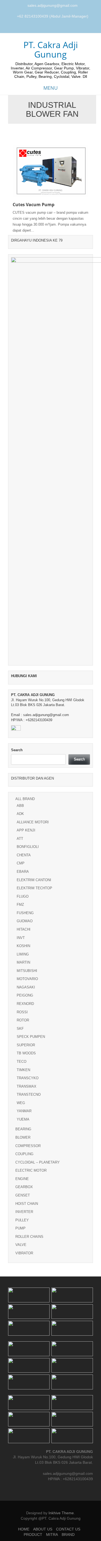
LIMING (23, 954)
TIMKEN (23, 1070)
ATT (20, 839)
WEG (21, 1103)
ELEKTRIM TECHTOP (34, 888)
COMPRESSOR (28, 1146)
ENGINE (22, 1179)
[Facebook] (45, 27)
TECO (21, 1061)
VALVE (20, 1245)
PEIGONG (25, 995)
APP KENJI (26, 830)
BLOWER (22, 1137)
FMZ (20, 904)
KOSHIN (23, 946)
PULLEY (22, 1220)
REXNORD (25, 1004)
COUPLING (24, 1154)
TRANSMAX (26, 1086)
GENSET (22, 1195)
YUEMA (23, 1119)
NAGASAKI (26, 987)
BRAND (68, 1534)
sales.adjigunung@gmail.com (52, 5)
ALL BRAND (25, 799)
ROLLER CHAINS (29, 1237)
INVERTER (24, 1212)
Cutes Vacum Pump (33, 205)
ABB (20, 806)
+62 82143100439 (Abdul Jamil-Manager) (52, 16)
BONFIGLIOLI (28, 847)
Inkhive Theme (61, 1513)
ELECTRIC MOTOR (31, 1170)
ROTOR (23, 1020)
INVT (21, 938)
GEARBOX (24, 1187)
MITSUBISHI (27, 971)
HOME (23, 1529)
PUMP (20, 1228)
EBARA (23, 872)
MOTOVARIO (27, 979)
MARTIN (23, 962)
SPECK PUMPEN (31, 1037)
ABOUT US (42, 1529)
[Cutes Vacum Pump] (50, 171)
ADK (20, 814)
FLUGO (23, 896)
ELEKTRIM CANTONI (34, 880)
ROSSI (22, 1012)
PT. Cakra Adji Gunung (50, 49)
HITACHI (23, 929)
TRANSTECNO (29, 1094)
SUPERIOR (26, 1045)
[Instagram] (51, 27)
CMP (21, 863)
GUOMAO (25, 921)
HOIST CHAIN (26, 1204)
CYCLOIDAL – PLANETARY (37, 1162)
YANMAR (24, 1111)
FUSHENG (25, 913)
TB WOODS (26, 1053)
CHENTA (24, 855)
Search (17, 750)
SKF (20, 1029)
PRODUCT (33, 1534)
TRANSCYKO (28, 1078)
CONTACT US (68, 1529)
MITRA (52, 1534)
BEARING (23, 1129)
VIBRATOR (24, 1253)
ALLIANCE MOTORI (33, 822)
